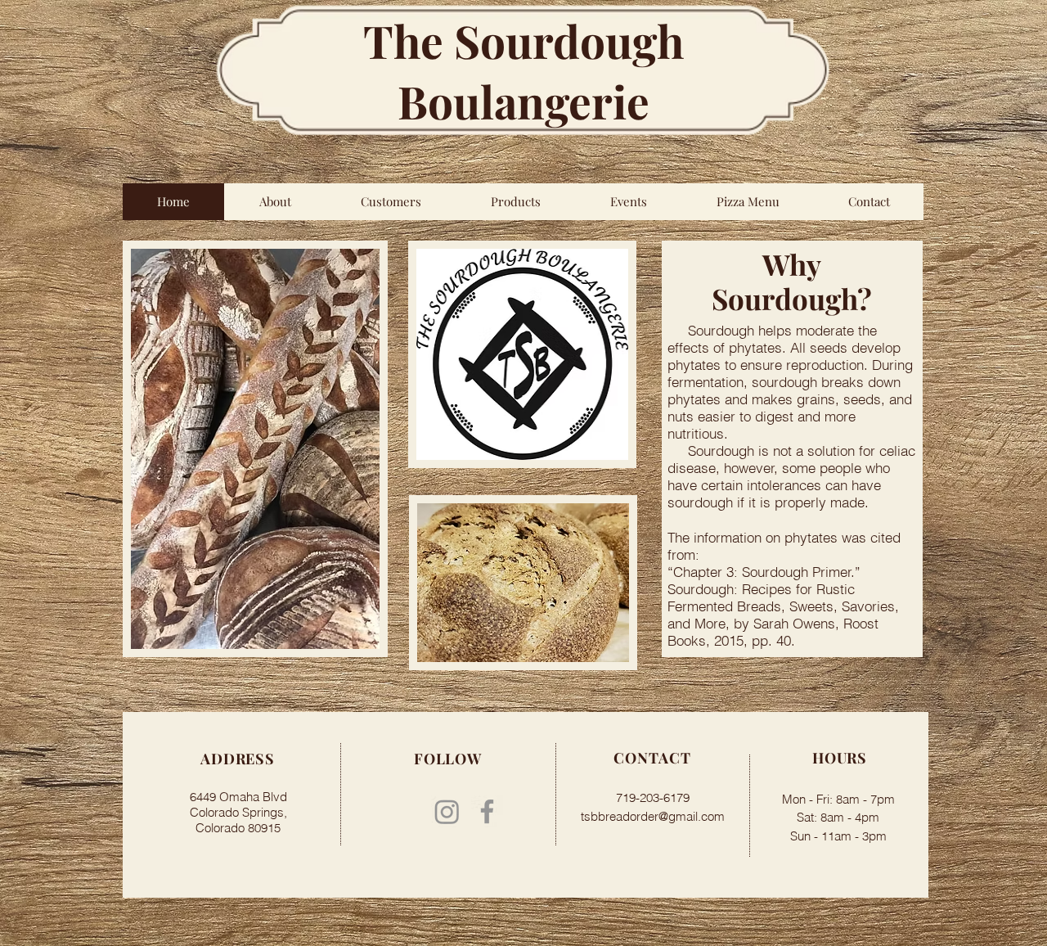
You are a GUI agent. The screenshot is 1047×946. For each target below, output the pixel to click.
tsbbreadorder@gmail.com (653, 816)
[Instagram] (447, 811)
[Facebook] (487, 811)
